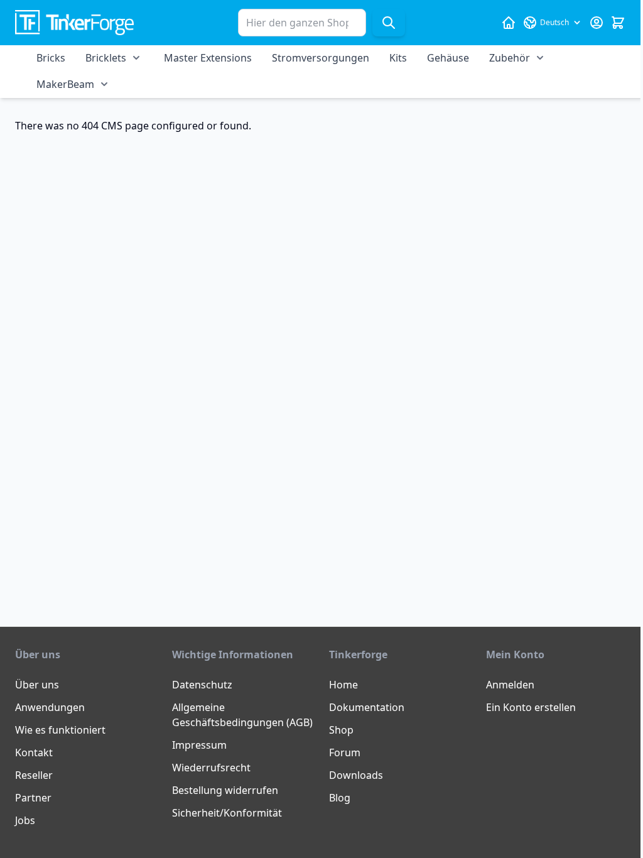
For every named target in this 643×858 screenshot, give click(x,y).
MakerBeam (65, 84)
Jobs (25, 820)
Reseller (34, 775)
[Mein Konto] (596, 23)
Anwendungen (50, 707)
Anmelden (510, 685)
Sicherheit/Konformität (227, 813)
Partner (33, 798)
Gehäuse (448, 58)
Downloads (356, 775)
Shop (341, 730)
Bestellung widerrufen (225, 790)
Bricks (50, 58)
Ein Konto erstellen (531, 707)
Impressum (199, 745)
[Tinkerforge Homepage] (509, 23)
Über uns (37, 685)
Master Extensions (208, 58)
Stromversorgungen (320, 58)
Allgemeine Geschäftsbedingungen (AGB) (242, 714)
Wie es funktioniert (60, 730)
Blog (339, 798)
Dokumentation (366, 707)
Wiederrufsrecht (211, 767)
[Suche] (388, 22)
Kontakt (34, 752)
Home (343, 685)
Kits (398, 58)
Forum (344, 752)
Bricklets (105, 58)
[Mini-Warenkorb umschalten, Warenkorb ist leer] (618, 23)
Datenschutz (202, 685)
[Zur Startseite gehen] (74, 23)
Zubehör (509, 58)
